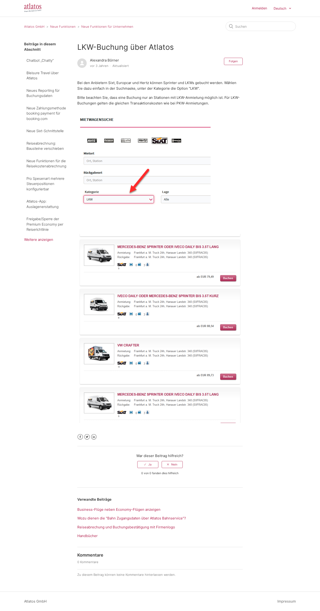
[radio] (147, 464)
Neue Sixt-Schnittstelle (45, 131)
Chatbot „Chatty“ (40, 60)
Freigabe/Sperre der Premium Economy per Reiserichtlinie (44, 224)
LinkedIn (94, 437)
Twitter (87, 437)
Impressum (286, 601)
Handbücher (87, 536)
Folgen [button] (233, 61)
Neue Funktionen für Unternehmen (107, 26)
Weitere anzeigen (38, 239)
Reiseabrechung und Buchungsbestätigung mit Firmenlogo (126, 527)
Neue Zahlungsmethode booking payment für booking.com (46, 113)
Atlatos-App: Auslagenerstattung (42, 204)
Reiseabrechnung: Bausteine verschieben (45, 146)
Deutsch (280, 8)
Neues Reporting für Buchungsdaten (43, 93)
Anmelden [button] (259, 8)
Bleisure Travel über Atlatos (42, 76)
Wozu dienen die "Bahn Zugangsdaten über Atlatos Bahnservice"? (131, 518)
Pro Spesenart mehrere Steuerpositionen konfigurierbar (45, 183)
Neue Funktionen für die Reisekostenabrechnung (46, 164)
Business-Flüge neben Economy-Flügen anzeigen (118, 509)
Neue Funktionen (63, 26)
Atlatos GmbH (34, 26)
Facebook (80, 437)
